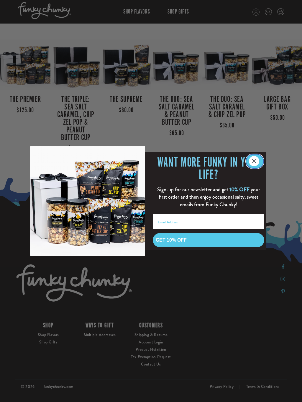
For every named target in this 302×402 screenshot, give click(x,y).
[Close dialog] (255, 161)
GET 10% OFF (171, 239)
